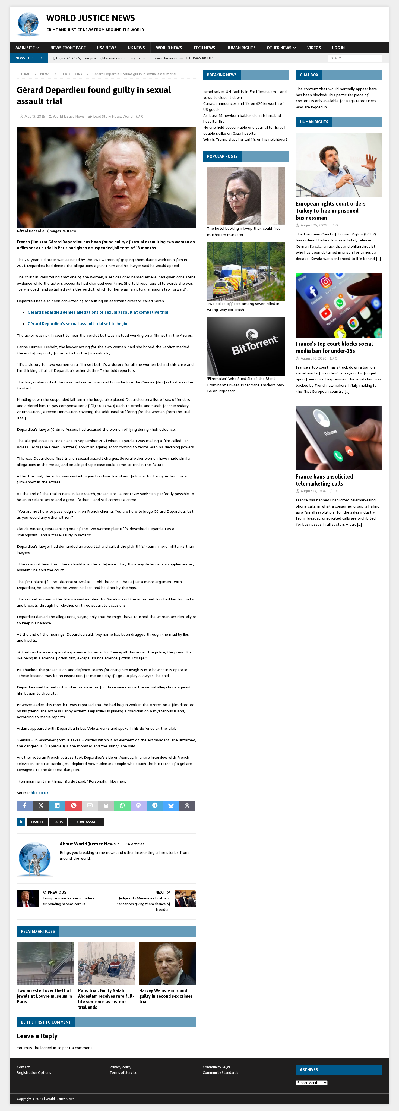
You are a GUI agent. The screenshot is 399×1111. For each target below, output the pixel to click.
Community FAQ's (216, 1067)
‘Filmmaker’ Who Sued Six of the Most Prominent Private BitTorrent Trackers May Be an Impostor (245, 385)
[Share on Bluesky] (171, 806)
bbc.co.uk (40, 793)
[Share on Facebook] (25, 806)
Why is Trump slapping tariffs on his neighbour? (245, 139)
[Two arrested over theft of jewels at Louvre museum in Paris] (45, 963)
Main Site (25, 48)
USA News (107, 48)
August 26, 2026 (314, 225)
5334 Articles (133, 844)
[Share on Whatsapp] (122, 806)
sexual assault (86, 822)
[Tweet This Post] (41, 806)
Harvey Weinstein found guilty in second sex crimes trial (166, 996)
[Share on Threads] (187, 806)
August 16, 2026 (314, 358)
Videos (314, 48)
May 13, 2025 (34, 116)
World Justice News (68, 116)
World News (169, 48)
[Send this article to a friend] (90, 806)
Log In (338, 48)
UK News (136, 48)
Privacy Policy (120, 1067)
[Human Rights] (339, 165)
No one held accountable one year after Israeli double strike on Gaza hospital (244, 130)
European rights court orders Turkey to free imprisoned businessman (331, 210)
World (128, 116)
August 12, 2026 (313, 491)
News (45, 74)
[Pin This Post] (73, 806)
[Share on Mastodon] (139, 806)
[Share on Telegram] (155, 806)
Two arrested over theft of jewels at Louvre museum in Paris (44, 996)
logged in (48, 1048)
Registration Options (34, 1072)
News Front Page (68, 48)
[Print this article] (106, 806)
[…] (378, 259)
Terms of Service (123, 1072)
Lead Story (101, 116)
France (37, 822)
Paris (58, 822)
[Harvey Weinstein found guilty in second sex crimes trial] (167, 963)
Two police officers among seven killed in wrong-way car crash (243, 307)
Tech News (204, 48)
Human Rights (241, 48)
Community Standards (220, 1072)
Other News (279, 48)
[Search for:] (355, 58)
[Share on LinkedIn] (57, 806)
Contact (23, 1067)
